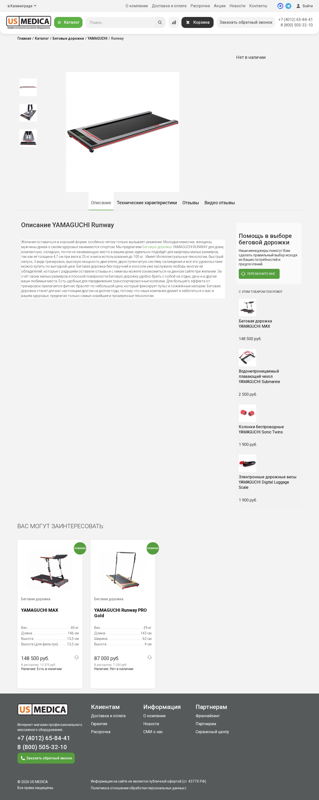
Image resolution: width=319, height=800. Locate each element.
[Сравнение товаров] (173, 22)
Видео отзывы (220, 202)
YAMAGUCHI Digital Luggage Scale (268, 482)
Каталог (72, 22)
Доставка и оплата (169, 5)
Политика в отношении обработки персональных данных (138, 788)
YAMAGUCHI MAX (255, 324)
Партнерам (206, 723)
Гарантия (99, 723)
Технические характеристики (147, 202)
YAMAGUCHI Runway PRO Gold (120, 612)
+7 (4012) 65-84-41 (295, 19)
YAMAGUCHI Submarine (259, 376)
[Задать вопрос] (77, 657)
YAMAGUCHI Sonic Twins (261, 429)
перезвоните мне (261, 274)
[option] (28, 87)
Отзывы (190, 202)
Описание (101, 202)
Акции (220, 5)
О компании (137, 5)
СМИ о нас (153, 731)
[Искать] (160, 22)
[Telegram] (288, 6)
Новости (237, 5)
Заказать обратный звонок (246, 22)
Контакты (258, 5)
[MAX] (280, 6)
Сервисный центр (212, 731)
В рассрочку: (38, 665)
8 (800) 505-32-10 (297, 25)
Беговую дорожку (157, 247)
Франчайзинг (208, 715)
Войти (308, 6)
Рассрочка (200, 5)
